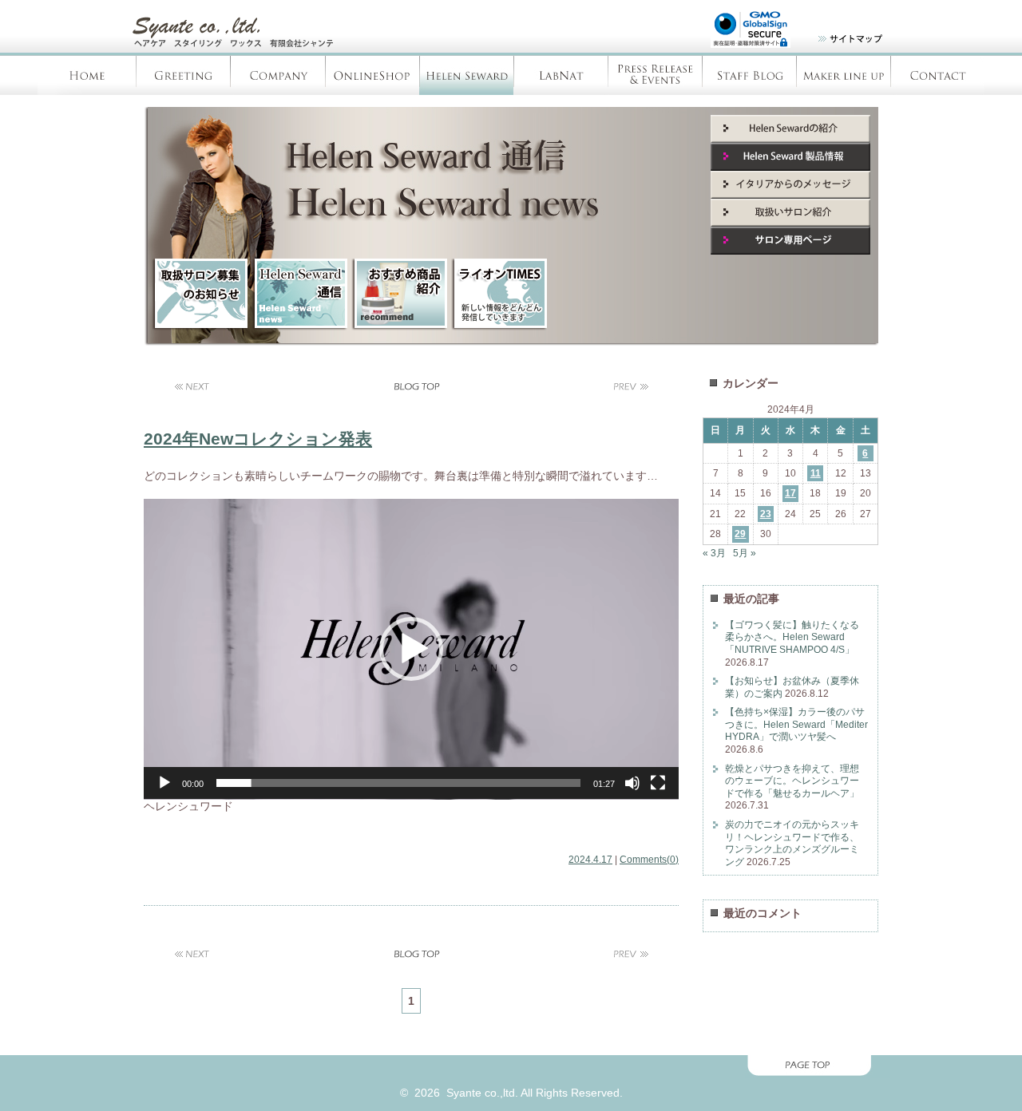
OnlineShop (372, 75)
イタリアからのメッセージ (790, 185)
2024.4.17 (590, 859)
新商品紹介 (399, 294)
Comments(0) (649, 859)
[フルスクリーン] (658, 783)
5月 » (744, 553)
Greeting (184, 75)
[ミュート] (632, 783)
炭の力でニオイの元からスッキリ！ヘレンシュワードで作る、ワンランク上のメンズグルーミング (792, 843)
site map (840, 42)
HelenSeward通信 (299, 294)
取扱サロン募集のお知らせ (200, 294)
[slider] (398, 783)
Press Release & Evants (655, 75)
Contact (937, 75)
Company (278, 75)
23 (765, 514)
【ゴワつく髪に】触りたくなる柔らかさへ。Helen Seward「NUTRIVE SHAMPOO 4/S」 (792, 637)
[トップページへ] (243, 48)
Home (87, 75)
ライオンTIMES (499, 294)
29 (740, 534)
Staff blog (749, 75)
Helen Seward (466, 75)
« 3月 (714, 553)
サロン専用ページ (790, 241)
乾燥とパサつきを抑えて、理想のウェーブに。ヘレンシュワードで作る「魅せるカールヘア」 (792, 781)
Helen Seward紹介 (790, 129)
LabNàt (560, 75)
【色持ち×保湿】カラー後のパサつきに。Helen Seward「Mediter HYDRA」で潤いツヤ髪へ (796, 724)
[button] (411, 649)
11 (815, 473)
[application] (411, 649)
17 (790, 493)
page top (511, 1066)
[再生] (164, 783)
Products (843, 75)
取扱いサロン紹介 (790, 213)
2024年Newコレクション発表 (258, 438)
